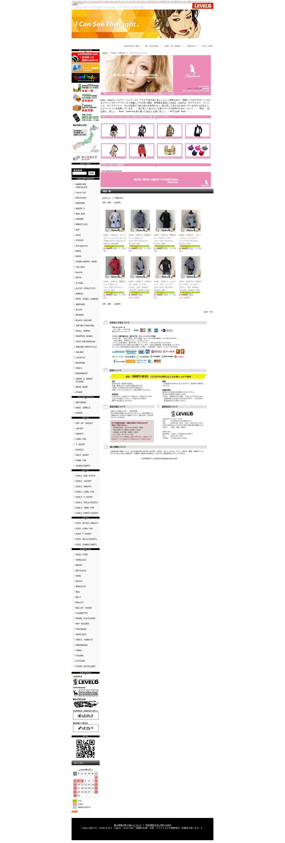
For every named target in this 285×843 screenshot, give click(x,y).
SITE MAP (207, 46)
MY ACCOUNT (152, 46)
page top (208, 312)
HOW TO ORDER (173, 46)
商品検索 (78, 170)
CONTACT (191, 46)
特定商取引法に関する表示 (158, 825)
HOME (104, 53)
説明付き (106, 198)
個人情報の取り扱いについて (128, 825)
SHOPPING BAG (131, 46)
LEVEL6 (75, 5)
